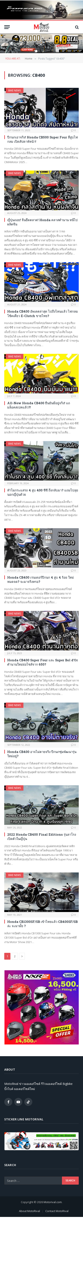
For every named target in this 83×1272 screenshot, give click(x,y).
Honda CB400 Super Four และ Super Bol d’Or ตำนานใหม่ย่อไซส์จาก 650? (42, 662)
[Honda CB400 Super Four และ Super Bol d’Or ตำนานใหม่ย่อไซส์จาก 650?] (41, 630)
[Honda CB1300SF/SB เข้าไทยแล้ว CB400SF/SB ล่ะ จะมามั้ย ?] (41, 892)
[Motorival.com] (41, 27)
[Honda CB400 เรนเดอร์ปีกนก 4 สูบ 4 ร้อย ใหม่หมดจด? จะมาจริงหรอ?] (41, 548)
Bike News (14, 90)
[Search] (76, 27)
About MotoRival (29, 1211)
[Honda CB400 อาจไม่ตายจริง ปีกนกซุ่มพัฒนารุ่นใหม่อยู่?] (41, 722)
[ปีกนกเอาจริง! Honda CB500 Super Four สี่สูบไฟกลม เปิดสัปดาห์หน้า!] (41, 107)
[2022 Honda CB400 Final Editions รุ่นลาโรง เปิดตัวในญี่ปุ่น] (41, 805)
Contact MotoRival (57, 1211)
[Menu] (7, 27)
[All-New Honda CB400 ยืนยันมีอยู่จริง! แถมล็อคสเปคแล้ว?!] (41, 373)
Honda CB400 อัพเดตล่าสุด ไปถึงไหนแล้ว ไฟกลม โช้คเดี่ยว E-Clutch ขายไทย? (42, 313)
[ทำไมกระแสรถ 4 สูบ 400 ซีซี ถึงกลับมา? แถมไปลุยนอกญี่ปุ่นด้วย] (41, 461)
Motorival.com (53, 1202)
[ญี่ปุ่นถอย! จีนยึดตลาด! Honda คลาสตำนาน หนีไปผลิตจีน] (41, 190)
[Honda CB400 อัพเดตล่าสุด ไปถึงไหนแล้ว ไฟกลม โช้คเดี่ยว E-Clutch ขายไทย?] (41, 282)
